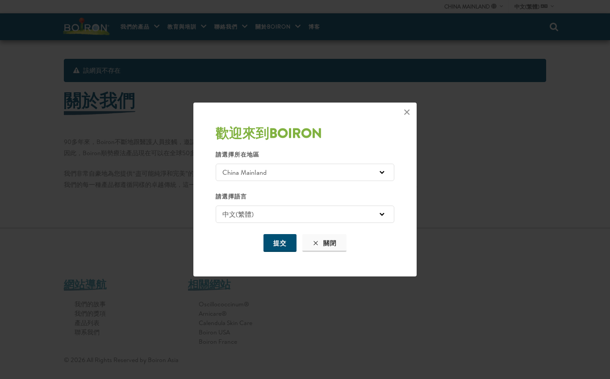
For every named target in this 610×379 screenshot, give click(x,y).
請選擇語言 (231, 196)
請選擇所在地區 (237, 154)
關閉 (329, 243)
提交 (280, 243)
